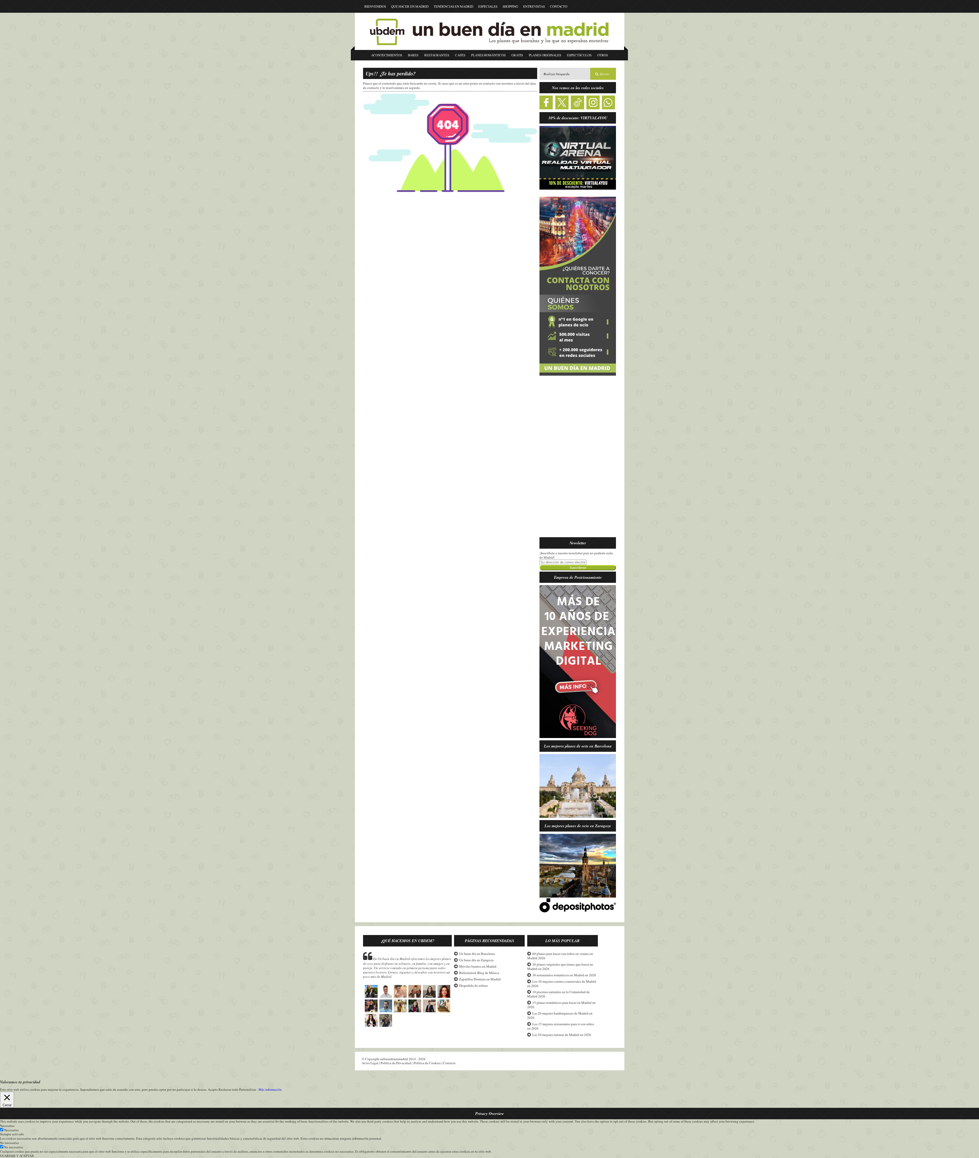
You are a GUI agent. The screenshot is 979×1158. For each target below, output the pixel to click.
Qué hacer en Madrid (410, 6)
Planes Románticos (488, 55)
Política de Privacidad (396, 1063)
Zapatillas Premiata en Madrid (480, 979)
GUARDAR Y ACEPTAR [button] (17, 1155)
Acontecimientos (386, 55)
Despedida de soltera (473, 985)
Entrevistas (534, 6)
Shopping (510, 6)
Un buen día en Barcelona (477, 953)
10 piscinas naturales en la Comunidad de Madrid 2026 (558, 994)
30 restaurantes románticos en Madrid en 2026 (564, 975)
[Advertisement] (577, 459)
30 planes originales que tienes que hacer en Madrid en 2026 (560, 966)
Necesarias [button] (7, 1125)
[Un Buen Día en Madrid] (489, 47)
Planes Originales (545, 55)
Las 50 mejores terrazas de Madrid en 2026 (561, 1034)
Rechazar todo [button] (228, 1089)
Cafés (460, 55)
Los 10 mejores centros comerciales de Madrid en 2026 (561, 983)
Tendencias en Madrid (453, 6)
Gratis (517, 55)
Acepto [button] (213, 1089)
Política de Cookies (427, 1063)
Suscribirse (578, 568)
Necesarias (11, 1130)
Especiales (487, 6)
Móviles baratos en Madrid (477, 966)
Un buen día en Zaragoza (476, 960)
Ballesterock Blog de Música (479, 972)
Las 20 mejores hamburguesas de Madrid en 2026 (559, 1015)
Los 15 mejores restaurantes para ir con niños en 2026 (560, 1026)
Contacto (558, 6)
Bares (413, 55)
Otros (602, 55)
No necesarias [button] (9, 1142)
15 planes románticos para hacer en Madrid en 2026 (561, 1004)
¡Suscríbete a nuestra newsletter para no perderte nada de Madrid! (576, 555)
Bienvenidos (375, 6)
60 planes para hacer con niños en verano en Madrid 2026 (560, 955)
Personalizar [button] (247, 1089)
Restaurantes (436, 55)
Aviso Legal (370, 1063)
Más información (270, 1089)
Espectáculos (579, 55)
